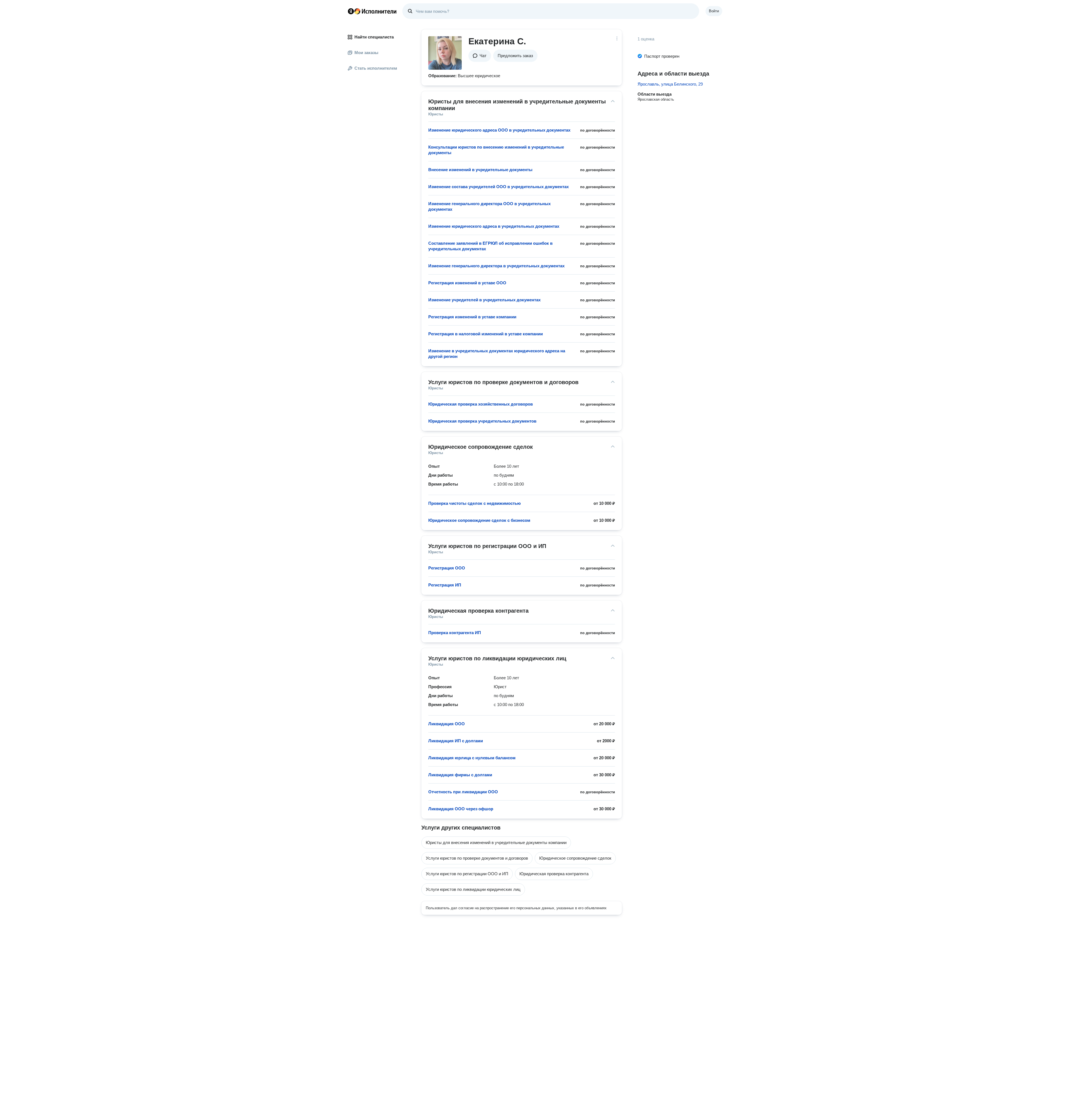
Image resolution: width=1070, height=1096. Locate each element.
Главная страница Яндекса (351, 11)
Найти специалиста (374, 37)
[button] (479, 56)
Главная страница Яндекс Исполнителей (372, 11)
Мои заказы (366, 52)
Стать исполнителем (375, 68)
